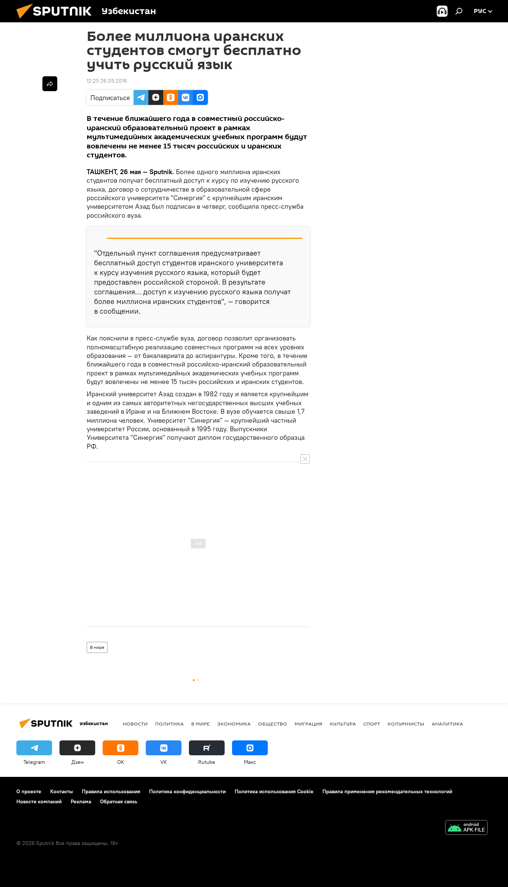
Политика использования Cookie (274, 791)
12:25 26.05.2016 (107, 80)
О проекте (28, 791)
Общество (272, 723)
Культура (343, 723)
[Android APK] (466, 828)
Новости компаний (39, 801)
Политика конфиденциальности (187, 791)
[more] (49, 83)
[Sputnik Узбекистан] (57, 20)
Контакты (61, 791)
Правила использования (111, 791)
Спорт (371, 723)
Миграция (308, 723)
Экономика (234, 723)
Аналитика (447, 723)
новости (135, 723)
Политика (169, 723)
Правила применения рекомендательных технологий (387, 791)
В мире (97, 647)
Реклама (81, 801)
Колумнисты (406, 723)
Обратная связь (118, 801)
